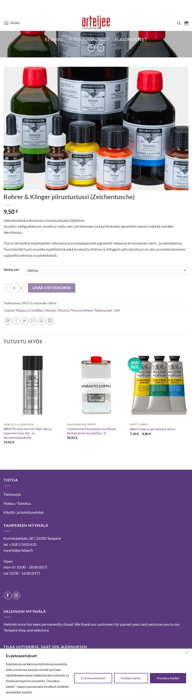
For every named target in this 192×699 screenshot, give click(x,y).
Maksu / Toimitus (17, 503)
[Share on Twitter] (25, 321)
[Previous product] (100, 48)
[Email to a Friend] (33, 321)
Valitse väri (11, 269)
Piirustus (63, 310)
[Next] (188, 401)
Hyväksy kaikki (168, 678)
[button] (12, 23)
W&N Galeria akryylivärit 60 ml (152, 429)
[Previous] (3, 401)
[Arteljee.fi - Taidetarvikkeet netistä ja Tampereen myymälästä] (96, 23)
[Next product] (91, 48)
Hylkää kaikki (131, 678)
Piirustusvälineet (88, 39)
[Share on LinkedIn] (50, 321)
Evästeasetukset (93, 678)
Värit (117, 310)
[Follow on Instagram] (16, 595)
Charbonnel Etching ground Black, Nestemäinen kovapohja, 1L (91, 431)
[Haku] (179, 23)
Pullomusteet (131, 39)
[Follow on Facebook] (8, 595)
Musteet (50, 310)
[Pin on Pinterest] (41, 321)
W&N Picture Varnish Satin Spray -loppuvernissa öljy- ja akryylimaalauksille (29, 433)
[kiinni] (187, 652)
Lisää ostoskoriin (52, 288)
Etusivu (54, 39)
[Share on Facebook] (16, 321)
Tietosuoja (12, 494)
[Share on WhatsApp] (8, 321)
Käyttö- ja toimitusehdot (24, 512)
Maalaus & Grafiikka (29, 310)
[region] (96, 674)
